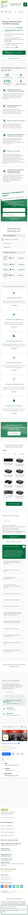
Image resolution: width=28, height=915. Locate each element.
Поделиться (2, 886)
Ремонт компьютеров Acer (8, 832)
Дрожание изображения (6, 269)
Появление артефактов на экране (5, 275)
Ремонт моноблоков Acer (8, 829)
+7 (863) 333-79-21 (15, 4)
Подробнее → (21, 258)
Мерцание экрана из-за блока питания (5, 258)
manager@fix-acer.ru (6, 860)
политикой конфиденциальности (16, 218)
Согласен (23, 909)
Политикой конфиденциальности (17, 696)
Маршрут (7, 753)
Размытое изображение (6, 264)
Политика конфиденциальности (14, 898)
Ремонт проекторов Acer (7, 835)
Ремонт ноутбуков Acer (7, 825)
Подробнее (14, 305)
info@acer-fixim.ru (6, 856)
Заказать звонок (14, 433)
